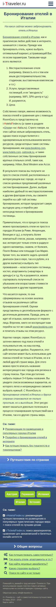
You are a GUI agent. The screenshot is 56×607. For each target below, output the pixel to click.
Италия (20, 502)
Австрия (12, 494)
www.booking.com (35, 148)
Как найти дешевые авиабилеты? (28, 564)
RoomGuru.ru (10, 119)
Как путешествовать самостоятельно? (31, 555)
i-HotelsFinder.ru (15, 515)
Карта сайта (8, 602)
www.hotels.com (12, 152)
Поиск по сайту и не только (24, 573)
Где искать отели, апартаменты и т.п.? (31, 559)
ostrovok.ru (28, 152)
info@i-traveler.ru (25, 593)
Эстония (34, 502)
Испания (43, 494)
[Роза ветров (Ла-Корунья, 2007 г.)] (54, 485)
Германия (28, 494)
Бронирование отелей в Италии (21, 37)
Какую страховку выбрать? (24, 568)
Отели (7, 127)
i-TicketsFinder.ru (15, 530)
